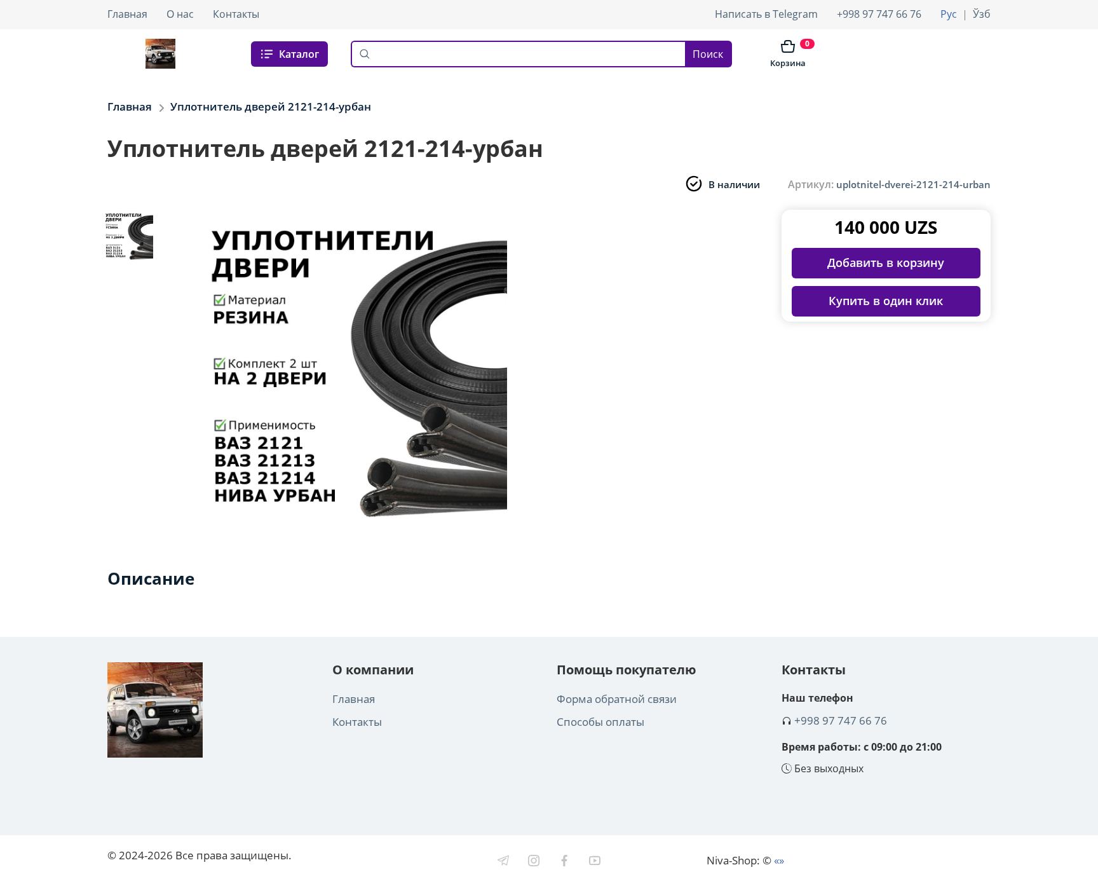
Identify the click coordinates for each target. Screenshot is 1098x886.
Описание (150, 578)
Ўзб (982, 14)
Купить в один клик (886, 300)
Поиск (708, 54)
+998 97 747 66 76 (879, 14)
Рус (948, 14)
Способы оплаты (600, 721)
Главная (127, 14)
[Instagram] (533, 860)
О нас (180, 14)
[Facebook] (564, 860)
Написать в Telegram (766, 14)
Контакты (236, 14)
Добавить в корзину (885, 262)
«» (779, 860)
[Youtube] (594, 860)
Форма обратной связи (617, 699)
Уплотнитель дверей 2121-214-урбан (270, 106)
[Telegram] (503, 860)
